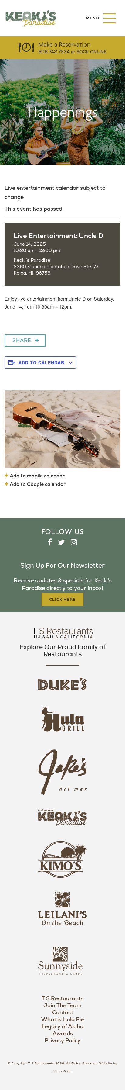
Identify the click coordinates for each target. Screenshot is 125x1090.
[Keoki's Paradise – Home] (31, 18)
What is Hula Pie (62, 1019)
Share (21, 340)
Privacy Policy (62, 1040)
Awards (62, 1033)
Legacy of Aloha (62, 1026)
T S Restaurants (62, 998)
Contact (62, 1012)
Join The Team (62, 1005)
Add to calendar (41, 362)
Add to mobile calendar (36, 476)
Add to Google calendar (37, 484)
